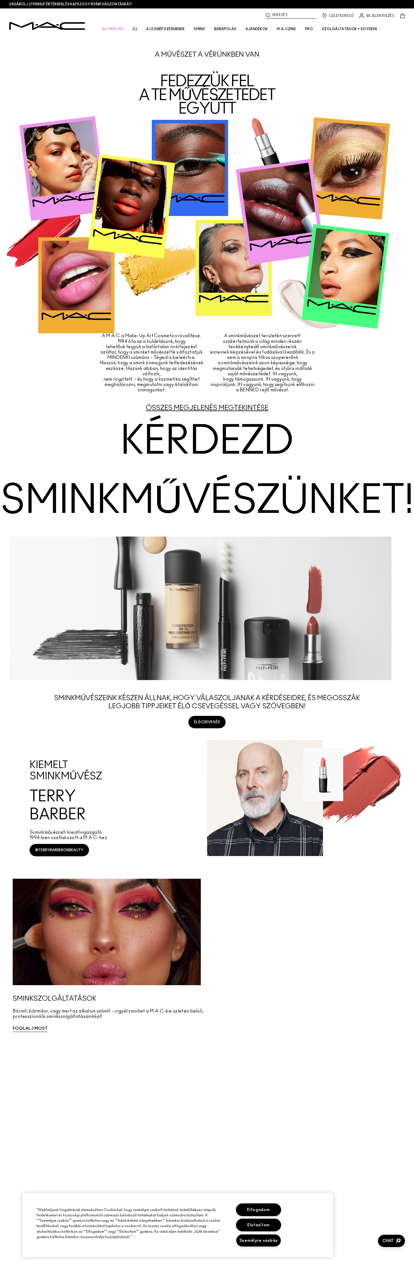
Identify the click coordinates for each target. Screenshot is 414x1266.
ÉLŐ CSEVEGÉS (207, 722)
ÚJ (135, 29)
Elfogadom (258, 1210)
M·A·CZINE (286, 29)
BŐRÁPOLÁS (225, 29)
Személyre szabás (258, 1240)
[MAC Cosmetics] (47, 26)
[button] (391, 1241)
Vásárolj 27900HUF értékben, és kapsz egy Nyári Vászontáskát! (70, 4)
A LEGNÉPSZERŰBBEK (165, 29)
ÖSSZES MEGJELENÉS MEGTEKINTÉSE (207, 408)
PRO (309, 29)
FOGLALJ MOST (30, 1028)
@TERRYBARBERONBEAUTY (59, 850)
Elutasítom (258, 1225)
